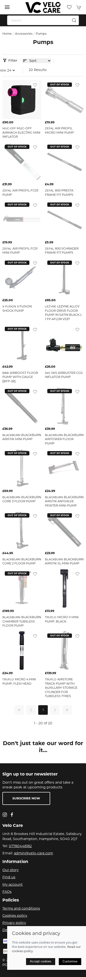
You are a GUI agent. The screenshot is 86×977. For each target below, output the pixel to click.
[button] (7, 7)
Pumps (41, 33)
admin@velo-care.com (33, 853)
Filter (12, 60)
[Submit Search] (74, 20)
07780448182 (20, 846)
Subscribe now (26, 798)
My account (12, 884)
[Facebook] (12, 814)
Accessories (23, 33)
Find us (8, 877)
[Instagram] (4, 814)
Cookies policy (14, 915)
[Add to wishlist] (35, 84)
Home (7, 33)
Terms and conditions (21, 908)
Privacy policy (14, 923)
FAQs (6, 892)
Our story (10, 870)
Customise (70, 961)
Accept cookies (40, 961)
